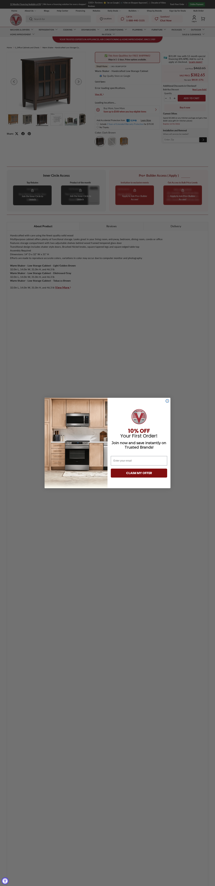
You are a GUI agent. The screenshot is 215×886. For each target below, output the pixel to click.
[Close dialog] (167, 400)
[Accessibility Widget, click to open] (5, 880)
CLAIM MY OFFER (139, 473)
